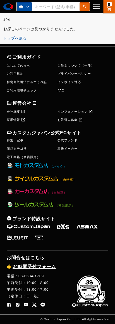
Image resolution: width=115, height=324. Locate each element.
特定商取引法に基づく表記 (27, 81)
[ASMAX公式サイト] (87, 226)
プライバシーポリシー (74, 73)
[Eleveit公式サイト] (17, 238)
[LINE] (42, 304)
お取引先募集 (68, 119)
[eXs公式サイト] (63, 226)
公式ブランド (68, 140)
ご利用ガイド (27, 56)
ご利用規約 (15, 73)
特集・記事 (15, 140)
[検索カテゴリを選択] (24, 6)
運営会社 (22, 103)
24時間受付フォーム (31, 266)
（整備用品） (65, 205)
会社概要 (13, 111)
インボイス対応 (69, 81)
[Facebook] (9, 304)
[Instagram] (17, 304)
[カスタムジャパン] (8, 6)
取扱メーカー (68, 148)
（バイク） (58, 166)
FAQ (61, 90)
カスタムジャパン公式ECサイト (47, 132)
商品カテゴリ (17, 148)
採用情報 (13, 119)
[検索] (85, 6)
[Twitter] (34, 304)
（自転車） (68, 179)
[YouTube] (25, 304)
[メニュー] (96, 6)
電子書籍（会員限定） (23, 156)
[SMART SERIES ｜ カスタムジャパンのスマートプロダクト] (28, 226)
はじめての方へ (18, 65)
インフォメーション (73, 111)
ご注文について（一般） (76, 65)
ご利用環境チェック (22, 90)
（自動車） (58, 192)
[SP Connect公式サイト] (39, 238)
